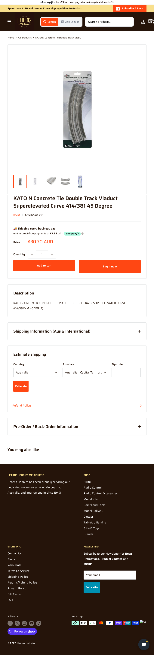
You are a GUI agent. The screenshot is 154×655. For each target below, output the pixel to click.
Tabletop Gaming (95, 522)
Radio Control (93, 487)
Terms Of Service (18, 571)
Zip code (117, 364)
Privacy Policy (17, 588)
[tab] (49, 22)
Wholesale (14, 565)
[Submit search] (129, 21)
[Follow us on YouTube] (31, 623)
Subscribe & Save (132, 8)
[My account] (143, 22)
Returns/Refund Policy (22, 582)
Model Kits (90, 499)
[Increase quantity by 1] (52, 254)
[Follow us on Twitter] (17, 623)
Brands (88, 534)
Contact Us (15, 553)
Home (11, 38)
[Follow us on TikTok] (38, 623)
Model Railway (93, 511)
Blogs (11, 559)
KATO (16, 215)
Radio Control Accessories (100, 493)
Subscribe (91, 587)
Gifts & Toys (91, 528)
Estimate (21, 386)
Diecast (88, 516)
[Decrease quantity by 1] (32, 254)
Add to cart (44, 265)
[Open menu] (9, 21)
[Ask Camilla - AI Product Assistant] (143, 644)
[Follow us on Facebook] (10, 623)
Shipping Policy (18, 576)
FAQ (10, 600)
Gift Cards (14, 594)
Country (18, 364)
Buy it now (110, 266)
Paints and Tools (94, 505)
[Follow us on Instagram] (24, 623)
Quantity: (19, 254)
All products (25, 38)
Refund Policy (21, 405)
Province (68, 364)
